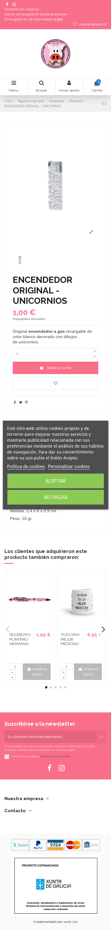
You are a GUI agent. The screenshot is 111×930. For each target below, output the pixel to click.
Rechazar (55, 497)
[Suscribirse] (101, 736)
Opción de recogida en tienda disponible (36, 15)
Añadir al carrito (59, 368)
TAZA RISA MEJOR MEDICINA (70, 639)
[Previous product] (103, 103)
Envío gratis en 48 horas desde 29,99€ (33, 19)
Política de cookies (26, 466)
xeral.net (71, 922)
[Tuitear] (20, 402)
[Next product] (106, 103)
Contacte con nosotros (22, 10)
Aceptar (55, 481)
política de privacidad (55, 756)
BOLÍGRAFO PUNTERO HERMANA (19, 639)
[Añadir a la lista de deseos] (55, 383)
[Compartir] (15, 402)
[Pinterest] (26, 402)
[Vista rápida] (33, 628)
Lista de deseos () (92, 24)
